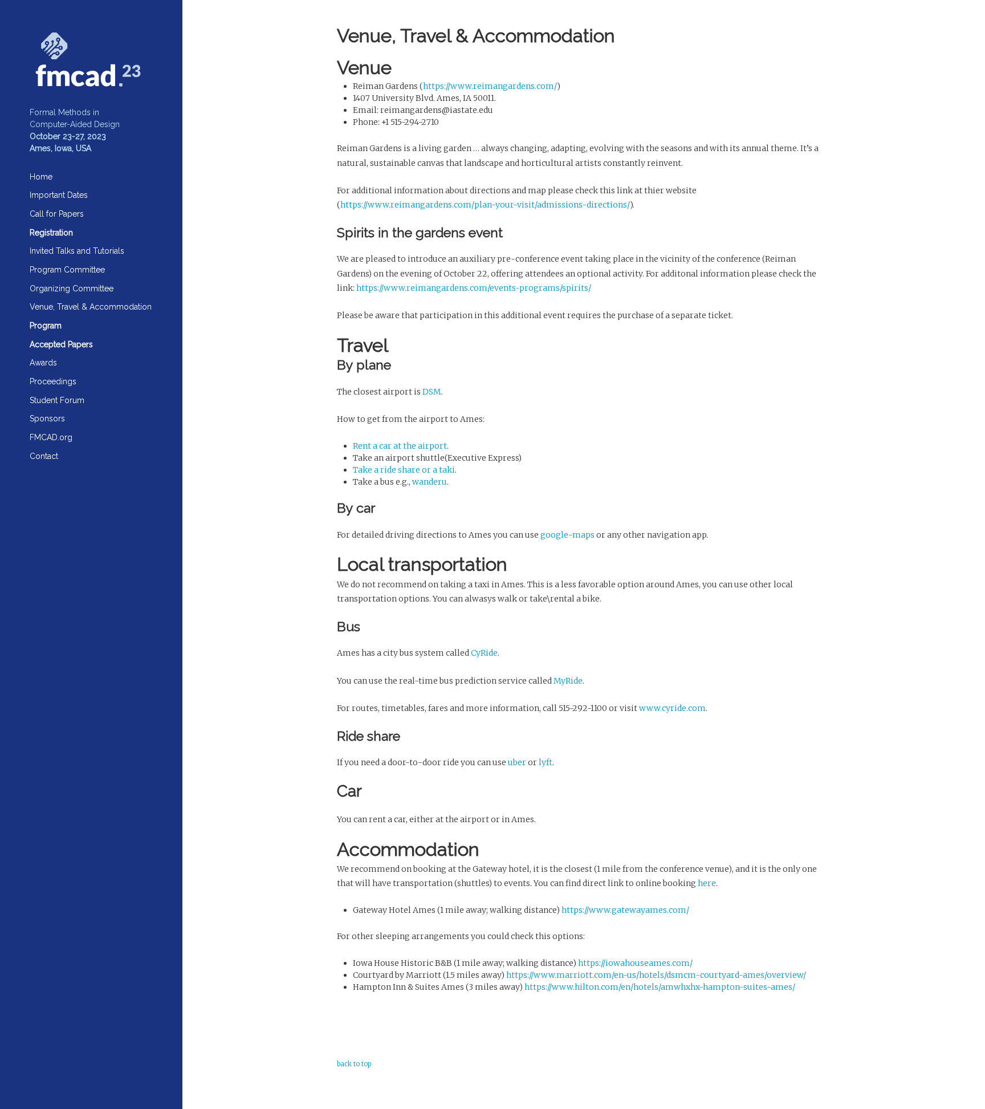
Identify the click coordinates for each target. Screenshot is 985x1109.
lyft (545, 762)
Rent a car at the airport (400, 446)
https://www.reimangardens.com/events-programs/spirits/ (473, 288)
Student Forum (57, 400)
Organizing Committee (71, 288)
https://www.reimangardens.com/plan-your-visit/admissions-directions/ (485, 205)
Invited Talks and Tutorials (77, 250)
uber (517, 762)
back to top (354, 1064)
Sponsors (47, 418)
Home (41, 176)
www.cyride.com (672, 708)
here (707, 883)
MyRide (568, 681)
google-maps (567, 535)
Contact (44, 456)
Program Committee (67, 269)
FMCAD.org (51, 437)
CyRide (484, 653)
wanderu (429, 482)
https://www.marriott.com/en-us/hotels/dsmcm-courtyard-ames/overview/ (656, 975)
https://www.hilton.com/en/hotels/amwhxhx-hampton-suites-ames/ (659, 987)
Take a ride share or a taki (404, 470)
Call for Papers (57, 213)
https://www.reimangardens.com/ (490, 86)
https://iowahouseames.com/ (635, 963)
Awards (43, 362)
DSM (431, 392)
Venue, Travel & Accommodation (91, 306)
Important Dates (59, 195)
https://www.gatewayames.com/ (625, 910)
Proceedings (53, 381)
